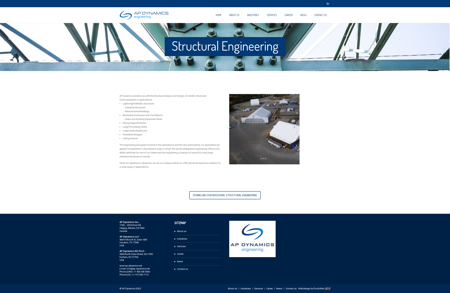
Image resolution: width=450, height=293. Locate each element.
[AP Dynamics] (144, 15)
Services (272, 15)
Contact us (320, 15)
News (303, 15)
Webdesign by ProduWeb (311, 288)
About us (234, 15)
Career (289, 15)
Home (218, 15)
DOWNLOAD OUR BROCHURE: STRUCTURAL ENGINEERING (225, 195)
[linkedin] (327, 3)
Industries (253, 15)
